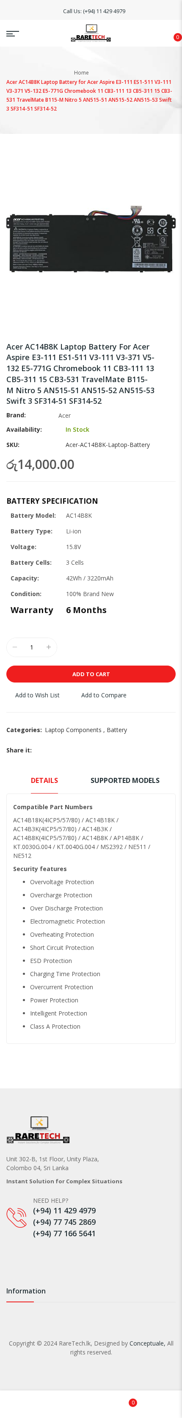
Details (44, 780)
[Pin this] (59, 750)
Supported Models (125, 780)
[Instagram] (29, 1254)
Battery (117, 730)
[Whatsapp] (48, 1254)
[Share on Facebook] (39, 750)
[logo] (91, 33)
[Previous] (158, 348)
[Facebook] (10, 1254)
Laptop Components (76, 730)
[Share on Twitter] (49, 750)
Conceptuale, (147, 1343)
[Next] (170, 348)
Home (81, 72)
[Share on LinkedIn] (69, 750)
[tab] (44, 784)
